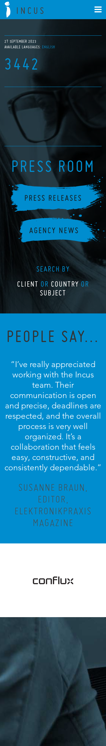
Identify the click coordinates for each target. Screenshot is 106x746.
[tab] (48, 47)
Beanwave (82, 720)
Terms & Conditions (64, 715)
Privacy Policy (37, 715)
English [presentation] (48, 47)
